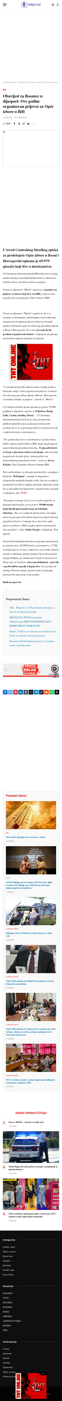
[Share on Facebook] (14, 124)
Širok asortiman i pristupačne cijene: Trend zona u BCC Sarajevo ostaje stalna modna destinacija (32, 1215)
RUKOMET (8, 1307)
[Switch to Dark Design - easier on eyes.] (57, 4)
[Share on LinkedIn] (28, 124)
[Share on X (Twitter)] (19, 124)
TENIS (6, 1297)
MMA (5, 1330)
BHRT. (24, 492)
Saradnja (6, 1362)
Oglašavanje (8, 1367)
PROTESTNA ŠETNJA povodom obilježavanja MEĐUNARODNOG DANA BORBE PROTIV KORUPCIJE (30, 621)
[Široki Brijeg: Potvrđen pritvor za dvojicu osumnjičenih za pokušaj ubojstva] (31, 1147)
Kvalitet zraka (8, 1270)
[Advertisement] (31, 45)
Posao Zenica (8, 1274)
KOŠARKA (7, 1302)
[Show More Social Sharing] (34, 124)
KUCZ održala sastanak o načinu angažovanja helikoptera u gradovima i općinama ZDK (30, 1081)
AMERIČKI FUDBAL (12, 1321)
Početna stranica (9, 82)
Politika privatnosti (10, 1376)
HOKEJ (6, 1311)
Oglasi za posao (9, 1251)
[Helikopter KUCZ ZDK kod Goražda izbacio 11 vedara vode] (31, 911)
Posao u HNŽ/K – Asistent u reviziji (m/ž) (26, 1122)
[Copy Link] (23, 124)
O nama (6, 1348)
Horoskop (7, 1265)
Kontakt (6, 1358)
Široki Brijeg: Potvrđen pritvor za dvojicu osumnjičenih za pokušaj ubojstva (33, 1168)
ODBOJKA (7, 1316)
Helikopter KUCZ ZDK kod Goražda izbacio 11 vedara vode (29, 934)
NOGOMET (8, 1293)
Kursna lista (8, 1256)
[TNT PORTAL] (31, 4)
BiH (4, 89)
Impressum (7, 1353)
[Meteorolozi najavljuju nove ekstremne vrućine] (31, 815)
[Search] (53, 4)
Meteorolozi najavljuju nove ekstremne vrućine (25, 837)
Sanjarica (6, 1260)
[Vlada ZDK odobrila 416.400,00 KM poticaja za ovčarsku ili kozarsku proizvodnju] (31, 959)
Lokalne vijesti (9, 1247)
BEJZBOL (7, 1325)
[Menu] (5, 4)
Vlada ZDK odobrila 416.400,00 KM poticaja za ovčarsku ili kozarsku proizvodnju (30, 982)
